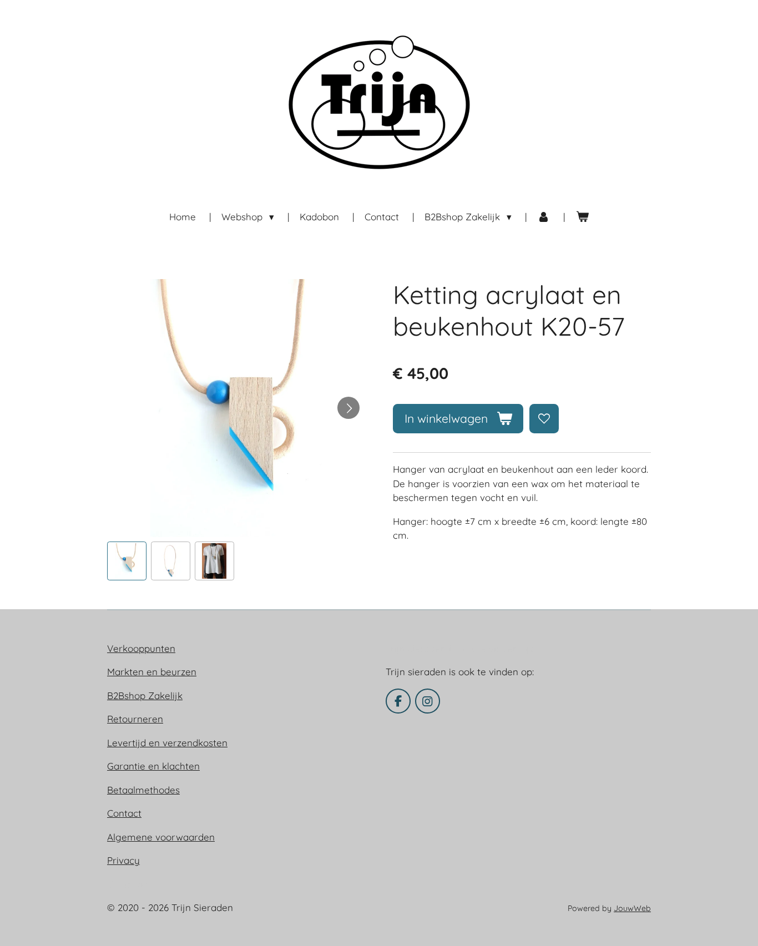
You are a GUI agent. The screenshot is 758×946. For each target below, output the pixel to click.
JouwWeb (632, 908)
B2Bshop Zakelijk (145, 695)
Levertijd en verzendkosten (167, 742)
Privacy (123, 860)
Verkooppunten (141, 648)
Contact (124, 813)
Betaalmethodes (143, 790)
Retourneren (135, 719)
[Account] (543, 217)
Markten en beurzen (151, 671)
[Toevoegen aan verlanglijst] (544, 418)
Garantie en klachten (153, 766)
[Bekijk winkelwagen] (582, 217)
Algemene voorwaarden (161, 837)
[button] (126, 561)
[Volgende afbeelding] (348, 408)
